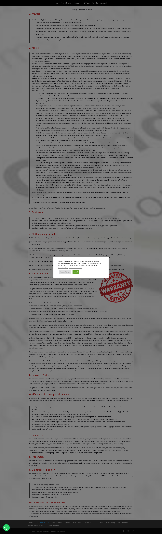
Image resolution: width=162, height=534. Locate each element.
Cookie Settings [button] (65, 272)
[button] (6, 527)
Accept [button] (76, 272)
